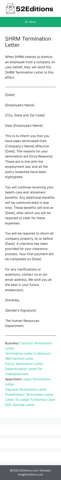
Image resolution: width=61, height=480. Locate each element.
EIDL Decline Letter (19, 405)
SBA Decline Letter (19, 359)
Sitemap (45, 470)
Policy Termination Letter (24, 364)
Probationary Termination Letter (29, 395)
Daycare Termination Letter (26, 389)
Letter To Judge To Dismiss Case (30, 400)
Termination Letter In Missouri (27, 353)
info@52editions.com (30, 474)
